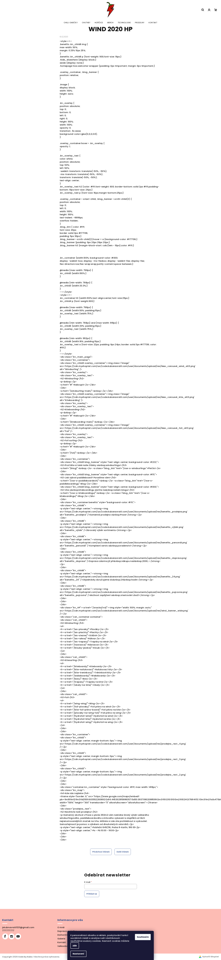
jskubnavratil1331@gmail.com (18, 927)
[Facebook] (5, 936)
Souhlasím (143, 936)
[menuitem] (71, 23)
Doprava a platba (67, 931)
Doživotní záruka (66, 934)
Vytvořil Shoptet (210, 956)
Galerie (61, 938)
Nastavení (78, 953)
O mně (61, 927)
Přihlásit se (91, 894)
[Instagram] (12, 936)
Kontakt (61, 942)
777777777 (8, 930)
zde (75, 945)
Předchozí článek (101, 852)
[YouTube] (18, 936)
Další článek (123, 852)
